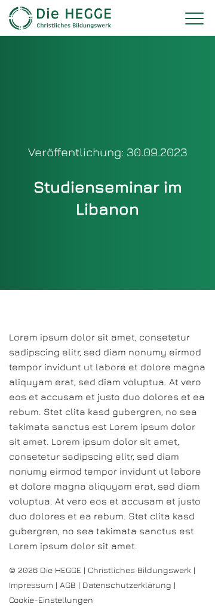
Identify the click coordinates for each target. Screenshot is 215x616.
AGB (68, 585)
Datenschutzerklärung (126, 585)
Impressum (31, 585)
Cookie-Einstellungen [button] (51, 600)
